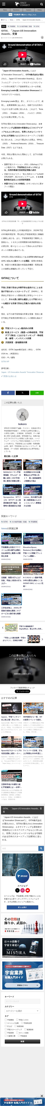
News (4, 26)
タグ (6, 1016)
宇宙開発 (12, 26)
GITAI (37, 26)
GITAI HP (5, 361)
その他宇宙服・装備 (25, 26)
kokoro (22, 424)
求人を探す (22, 907)
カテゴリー (9, 1006)
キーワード (9, 997)
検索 (22, 1041)
